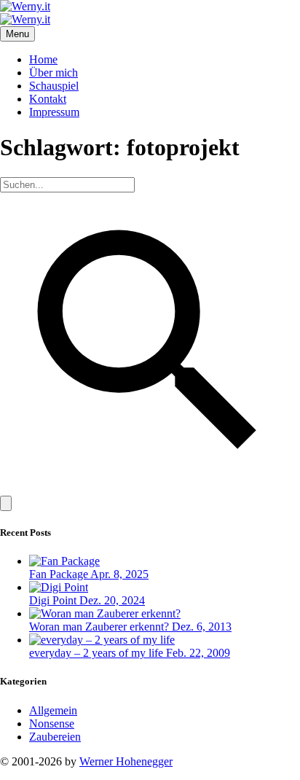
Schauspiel (54, 85)
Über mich (53, 72)
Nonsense (51, 723)
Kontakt (47, 99)
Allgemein (53, 710)
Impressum (54, 112)
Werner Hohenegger (126, 761)
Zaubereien (55, 736)
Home (43, 59)
